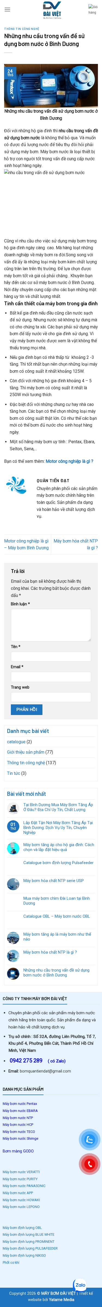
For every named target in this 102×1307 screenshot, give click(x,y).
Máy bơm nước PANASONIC (24, 1186)
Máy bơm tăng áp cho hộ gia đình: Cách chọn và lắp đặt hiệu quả (58, 847)
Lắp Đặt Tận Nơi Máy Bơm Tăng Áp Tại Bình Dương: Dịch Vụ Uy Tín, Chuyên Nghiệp (58, 827)
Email (17, 667)
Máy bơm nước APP (18, 1193)
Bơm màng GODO (18, 1151)
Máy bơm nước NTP (18, 1118)
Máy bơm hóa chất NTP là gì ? (50, 952)
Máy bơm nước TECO (19, 1132)
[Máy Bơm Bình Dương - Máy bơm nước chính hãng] (51, 9)
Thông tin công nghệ (22, 28)
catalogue (16, 741)
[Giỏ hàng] (93, 9)
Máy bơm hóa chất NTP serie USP (53, 880)
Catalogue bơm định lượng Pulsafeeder (58, 862)
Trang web (20, 687)
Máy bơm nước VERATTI (21, 1172)
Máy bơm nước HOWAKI (21, 1200)
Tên (15, 647)
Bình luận (20, 604)
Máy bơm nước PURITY (20, 1179)
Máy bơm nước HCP (18, 1125)
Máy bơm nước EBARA (20, 1111)
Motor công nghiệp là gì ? (69, 461)
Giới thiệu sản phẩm (25, 752)
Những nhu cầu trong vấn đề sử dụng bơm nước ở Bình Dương (56, 973)
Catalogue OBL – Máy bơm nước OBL (56, 916)
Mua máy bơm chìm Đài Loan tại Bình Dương (56, 901)
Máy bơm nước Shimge (21, 1138)
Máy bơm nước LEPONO (21, 1207)
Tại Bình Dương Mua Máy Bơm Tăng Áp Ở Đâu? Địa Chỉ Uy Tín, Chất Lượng (58, 807)
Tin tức (13, 773)
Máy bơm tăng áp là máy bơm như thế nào (57, 937)
